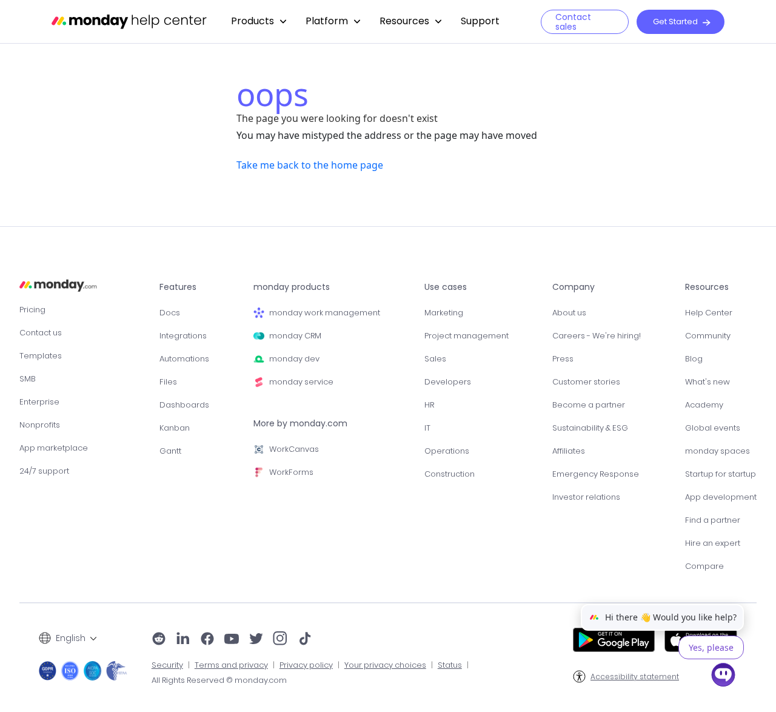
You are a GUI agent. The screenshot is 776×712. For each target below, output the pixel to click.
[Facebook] (207, 639)
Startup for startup (720, 474)
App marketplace (53, 448)
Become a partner (588, 405)
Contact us (40, 332)
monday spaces (717, 451)
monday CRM (295, 335)
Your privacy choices (385, 665)
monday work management (324, 312)
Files (168, 382)
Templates (40, 355)
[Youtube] (231, 639)
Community (708, 335)
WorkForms (291, 472)
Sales (435, 358)
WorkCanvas (294, 449)
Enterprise (39, 402)
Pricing (32, 309)
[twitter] (256, 639)
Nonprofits (39, 425)
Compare (704, 566)
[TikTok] (305, 639)
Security (167, 665)
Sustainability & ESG (590, 428)
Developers (447, 382)
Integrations (183, 335)
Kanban (174, 428)
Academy (704, 405)
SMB (27, 379)
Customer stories (586, 382)
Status (450, 665)
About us (569, 312)
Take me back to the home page (309, 165)
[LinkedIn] (183, 639)
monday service (301, 382)
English (70, 638)
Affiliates (568, 451)
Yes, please (711, 647)
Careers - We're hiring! (596, 335)
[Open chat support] (723, 677)
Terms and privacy (231, 665)
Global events (712, 428)
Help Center (708, 312)
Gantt (170, 451)
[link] (258, 21)
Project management (466, 335)
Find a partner (712, 520)
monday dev (294, 358)
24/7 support (44, 471)
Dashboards (184, 405)
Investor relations (586, 497)
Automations (184, 358)
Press (563, 358)
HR (429, 405)
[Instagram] (280, 639)
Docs (169, 312)
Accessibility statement (634, 677)
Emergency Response (595, 474)
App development (721, 497)
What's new (707, 382)
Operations (446, 451)
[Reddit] (159, 639)
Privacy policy (306, 665)
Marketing (443, 312)
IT (427, 428)
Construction (449, 474)
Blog (694, 358)
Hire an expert (712, 543)
